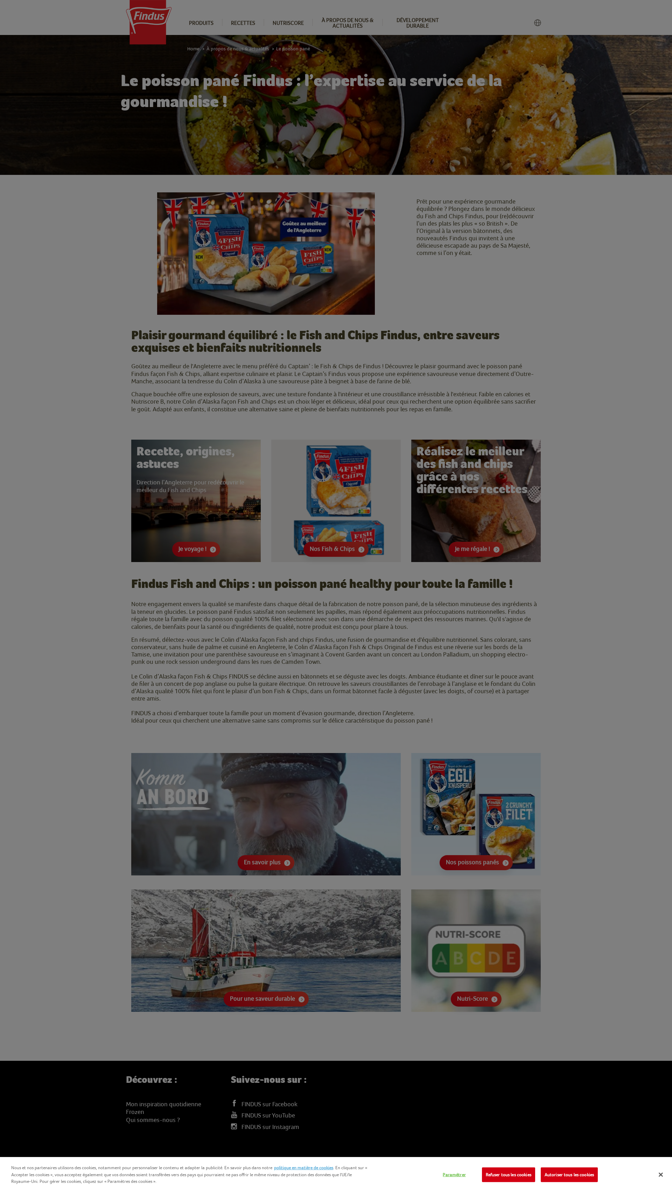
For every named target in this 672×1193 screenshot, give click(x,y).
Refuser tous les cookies (508, 1174)
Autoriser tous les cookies (569, 1174)
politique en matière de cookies (303, 1167)
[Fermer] (660, 1175)
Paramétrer (454, 1174)
